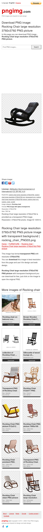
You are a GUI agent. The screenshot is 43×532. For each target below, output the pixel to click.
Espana (18, 3)
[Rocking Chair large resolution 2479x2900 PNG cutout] (31, 482)
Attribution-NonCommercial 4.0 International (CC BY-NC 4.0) (18, 190)
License (11, 513)
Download (11, 325)
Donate (24, 513)
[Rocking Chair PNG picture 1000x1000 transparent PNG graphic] (31, 410)
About (5, 513)
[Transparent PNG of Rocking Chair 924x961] (10, 375)
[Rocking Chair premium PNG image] (10, 446)
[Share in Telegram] (6, 183)
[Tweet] (13, 183)
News (17, 513)
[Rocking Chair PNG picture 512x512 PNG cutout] (10, 410)
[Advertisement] (21, 72)
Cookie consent (33, 513)
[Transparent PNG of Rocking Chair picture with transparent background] (31, 446)
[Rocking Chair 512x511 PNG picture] (31, 375)
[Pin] (9, 183)
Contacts (6, 516)
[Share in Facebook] (3, 183)
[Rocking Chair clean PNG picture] (10, 482)
